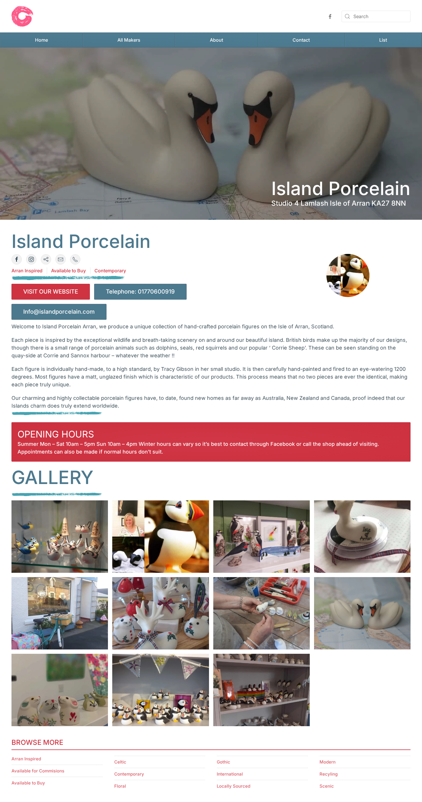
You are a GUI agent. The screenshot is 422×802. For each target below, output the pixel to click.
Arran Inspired (26, 270)
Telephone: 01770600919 (140, 291)
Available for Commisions (37, 771)
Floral (120, 786)
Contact (301, 40)
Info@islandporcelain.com (59, 311)
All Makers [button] (128, 40)
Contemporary (110, 270)
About (216, 40)
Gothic (223, 762)
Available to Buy (68, 270)
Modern (328, 762)
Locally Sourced (233, 786)
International (230, 774)
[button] (59, 536)
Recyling (329, 774)
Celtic (120, 762)
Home (41, 40)
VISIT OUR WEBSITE (50, 291)
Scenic (327, 786)
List (383, 40)
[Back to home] (22, 16)
